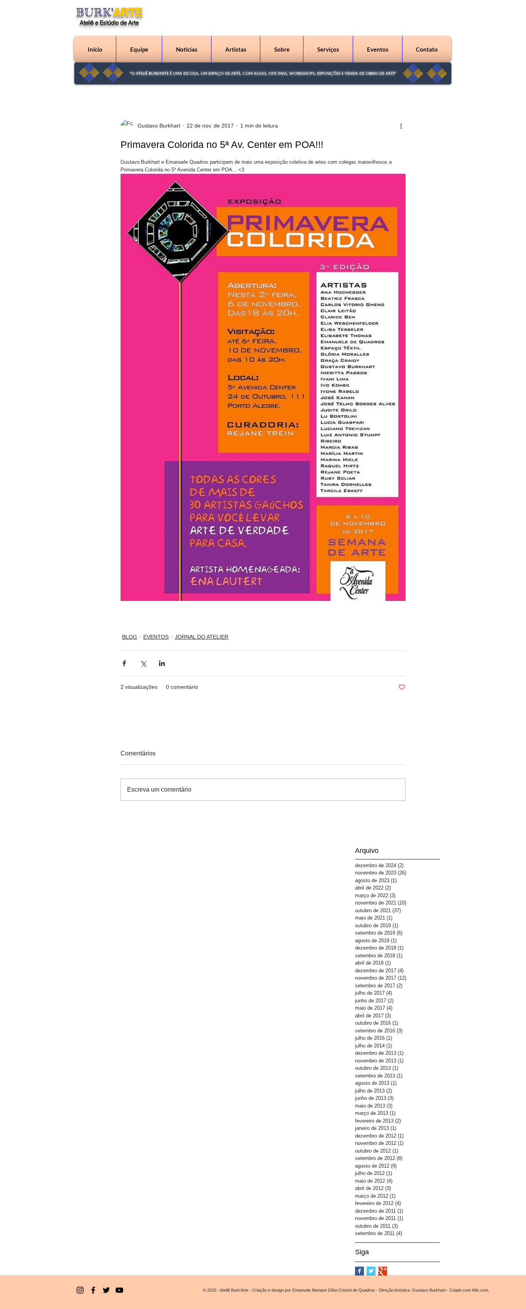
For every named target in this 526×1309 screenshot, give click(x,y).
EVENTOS (156, 637)
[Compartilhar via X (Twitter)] (143, 663)
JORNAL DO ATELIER (201, 637)
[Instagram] (80, 1290)
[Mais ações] (400, 125)
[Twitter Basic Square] (371, 1271)
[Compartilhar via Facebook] (124, 663)
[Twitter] (106, 1290)
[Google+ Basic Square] (382, 1271)
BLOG (129, 637)
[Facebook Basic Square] (359, 1271)
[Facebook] (93, 1290)
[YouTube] (119, 1290)
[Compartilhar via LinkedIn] (162, 663)
